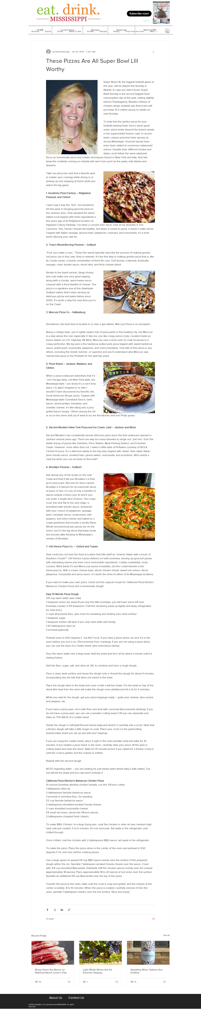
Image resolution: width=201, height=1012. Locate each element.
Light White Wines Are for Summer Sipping (97, 971)
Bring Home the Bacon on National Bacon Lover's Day (51, 971)
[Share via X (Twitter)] (54, 909)
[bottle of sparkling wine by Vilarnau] (148, 953)
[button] (95, 30)
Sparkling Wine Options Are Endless (146, 971)
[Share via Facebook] (47, 909)
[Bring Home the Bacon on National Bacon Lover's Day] (52, 953)
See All (166, 935)
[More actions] (153, 51)
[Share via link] (69, 909)
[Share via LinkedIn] (61, 909)
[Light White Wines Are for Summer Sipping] (100, 953)
